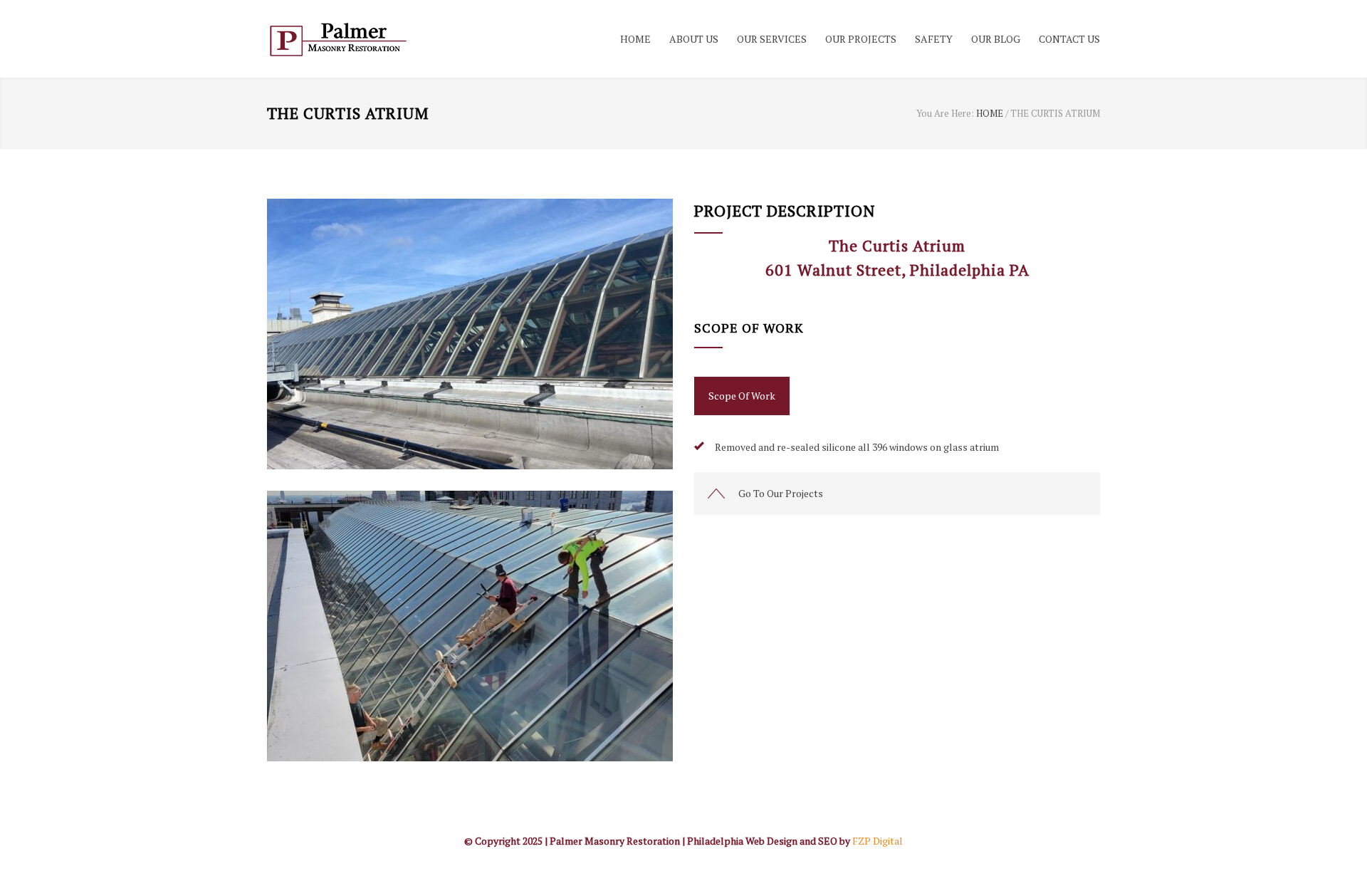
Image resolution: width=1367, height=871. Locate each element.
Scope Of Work (741, 395)
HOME (635, 39)
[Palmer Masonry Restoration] (398, 39)
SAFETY (934, 39)
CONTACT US (1069, 39)
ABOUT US (693, 39)
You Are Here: (945, 113)
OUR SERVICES (772, 39)
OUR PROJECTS (860, 39)
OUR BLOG (995, 39)
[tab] (742, 396)
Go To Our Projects (780, 493)
